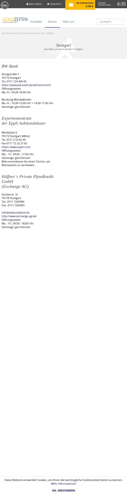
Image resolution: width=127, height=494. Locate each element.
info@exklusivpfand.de (16, 212)
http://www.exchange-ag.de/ (19, 216)
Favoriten (55, 3)
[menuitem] (34, 5)
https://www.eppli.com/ (16, 147)
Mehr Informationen (63, 483)
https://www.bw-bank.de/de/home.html (26, 85)
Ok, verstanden (63, 490)
